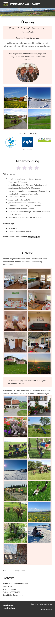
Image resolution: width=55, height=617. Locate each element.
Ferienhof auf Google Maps (14, 571)
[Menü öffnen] (50, 4)
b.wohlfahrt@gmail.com (13, 595)
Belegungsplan (34, 236)
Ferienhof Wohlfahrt (25, 4)
